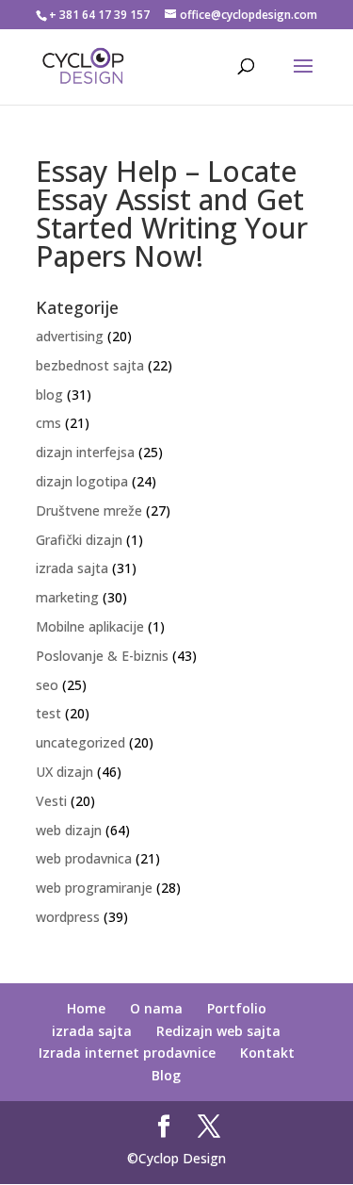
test (48, 713)
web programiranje (94, 888)
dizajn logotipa (82, 481)
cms (48, 423)
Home (86, 1008)
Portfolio (236, 1008)
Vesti (51, 801)
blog (49, 394)
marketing (67, 597)
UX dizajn (64, 772)
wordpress (68, 917)
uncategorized (80, 742)
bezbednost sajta (90, 365)
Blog (166, 1075)
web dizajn (69, 830)
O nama (156, 1008)
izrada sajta (72, 568)
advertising (70, 336)
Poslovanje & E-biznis (102, 656)
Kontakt (267, 1053)
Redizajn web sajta (218, 1031)
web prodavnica (84, 858)
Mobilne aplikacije (90, 626)
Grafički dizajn (79, 540)
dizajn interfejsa (85, 452)
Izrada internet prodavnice (127, 1053)
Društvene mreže (89, 510)
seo (47, 685)
